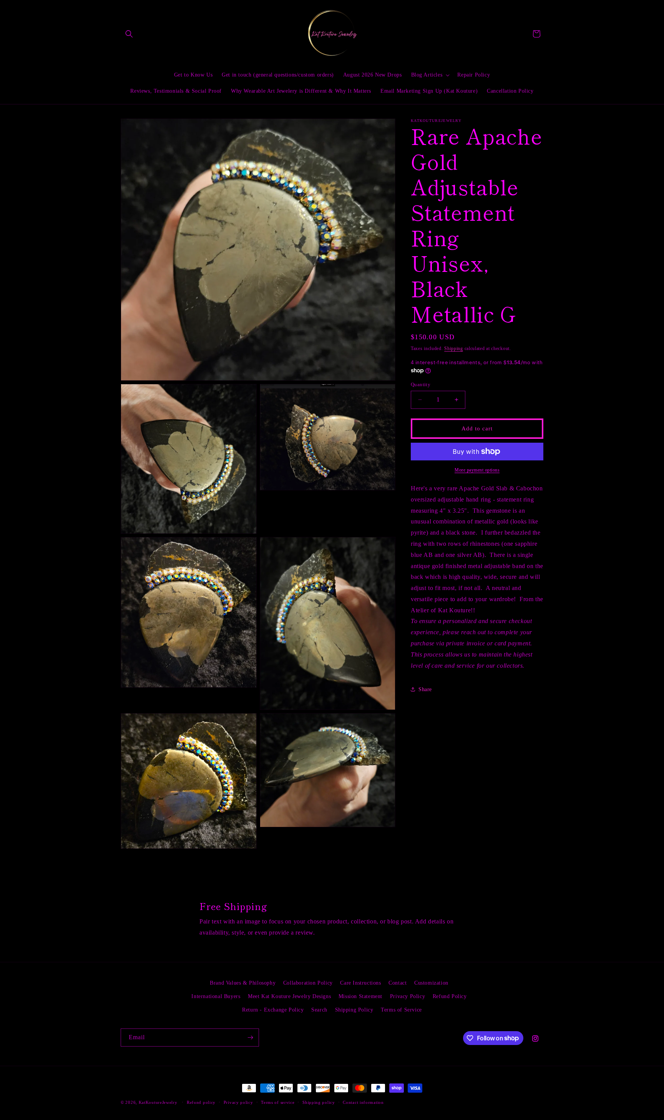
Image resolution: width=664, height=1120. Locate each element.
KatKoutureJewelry (158, 1102)
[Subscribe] (250, 1037)
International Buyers (215, 996)
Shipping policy (318, 1102)
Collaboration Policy (308, 983)
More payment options (477, 470)
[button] (129, 33)
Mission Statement (360, 996)
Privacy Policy (407, 996)
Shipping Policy (354, 1010)
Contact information (363, 1102)
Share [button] (425, 689)
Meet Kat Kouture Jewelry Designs (289, 996)
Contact (397, 983)
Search (319, 1010)
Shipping (453, 348)
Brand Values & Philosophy (243, 983)
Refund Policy (450, 996)
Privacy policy (238, 1102)
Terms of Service (401, 1010)
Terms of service (277, 1102)
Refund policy (201, 1102)
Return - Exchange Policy (273, 1010)
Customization (431, 983)
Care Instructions (360, 983)
